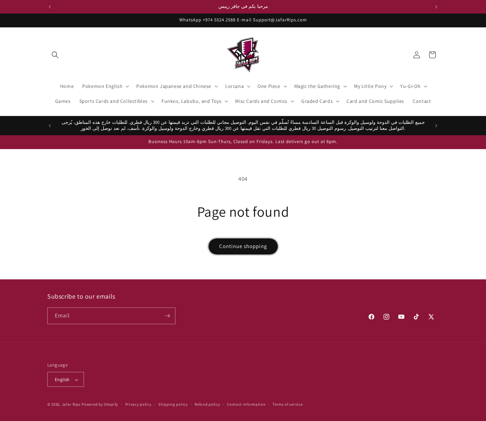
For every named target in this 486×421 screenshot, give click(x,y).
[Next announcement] (436, 7)
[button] (55, 55)
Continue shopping (243, 246)
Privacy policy (138, 404)
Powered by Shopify (99, 404)
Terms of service (287, 404)
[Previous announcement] (50, 7)
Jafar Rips (71, 404)
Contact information (246, 404)
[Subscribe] (167, 315)
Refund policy (207, 404)
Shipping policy (173, 404)
